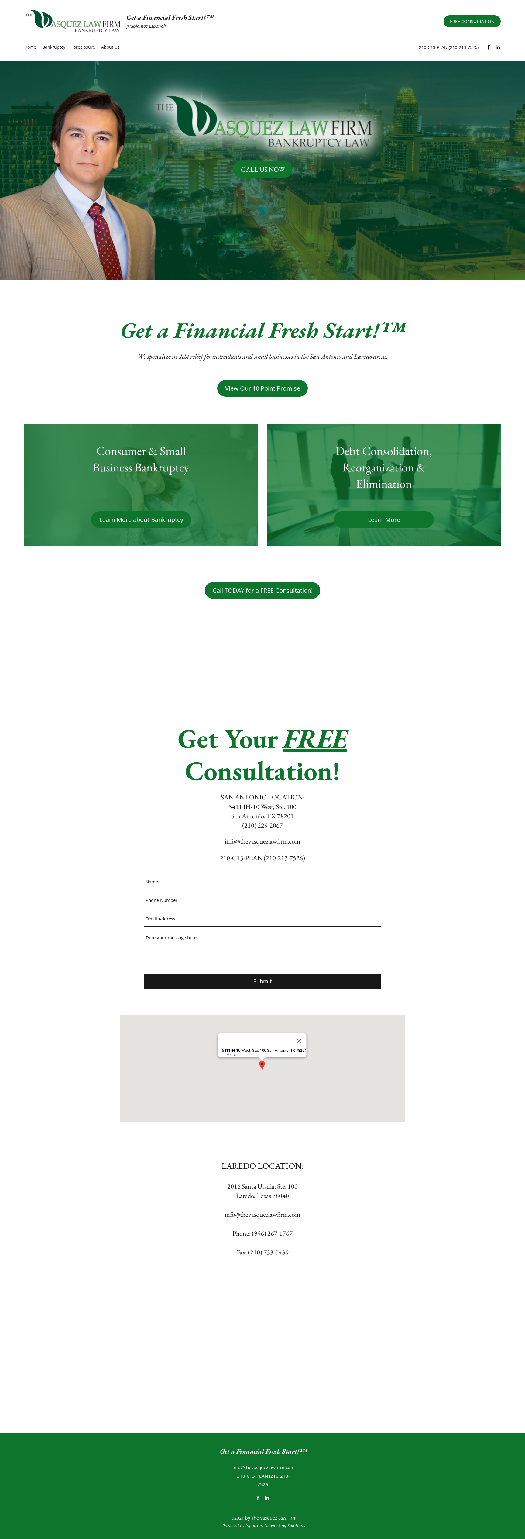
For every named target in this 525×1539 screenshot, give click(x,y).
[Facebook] (489, 47)
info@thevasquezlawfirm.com (262, 841)
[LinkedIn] (498, 47)
